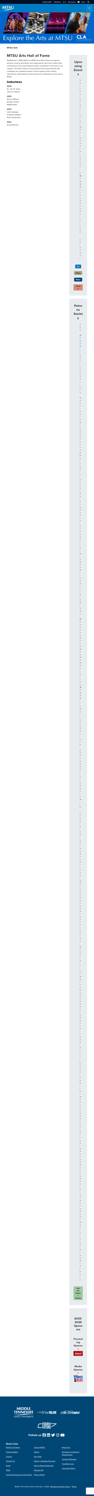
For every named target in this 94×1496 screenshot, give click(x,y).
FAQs (8, 1470)
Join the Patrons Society (78, 1293)
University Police (68, 1468)
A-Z (64, 2)
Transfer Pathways (69, 1459)
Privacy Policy (39, 1474)
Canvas (9, 1456)
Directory (71, 2)
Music (78, 279)
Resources (66, 1447)
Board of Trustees (13, 1447)
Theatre (78, 287)
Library (36, 1452)
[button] (88, 2)
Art (78, 266)
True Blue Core (68, 1464)
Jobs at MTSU (39, 1447)
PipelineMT (47, 2)
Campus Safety (12, 1452)
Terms (74, 1486)
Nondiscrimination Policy (60, 1486)
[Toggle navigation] (89, 8)
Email (8, 1465)
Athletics (57, 2)
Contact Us (10, 1461)
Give (83, 2)
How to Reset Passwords (44, 1465)
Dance (78, 273)
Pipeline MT (38, 1470)
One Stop (37, 1456)
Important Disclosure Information (19, 1474)
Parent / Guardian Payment (44, 1461)
